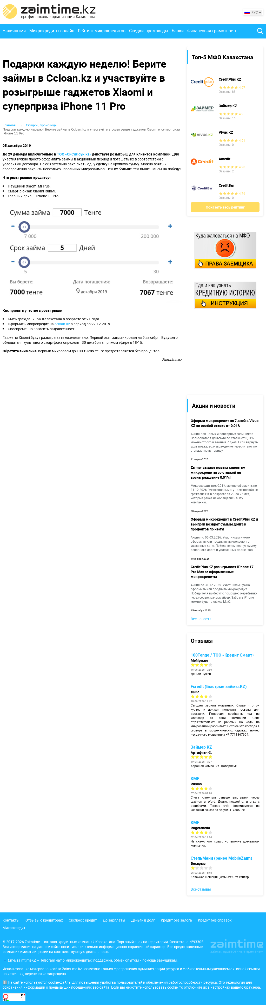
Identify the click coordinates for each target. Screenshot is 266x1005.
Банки (178, 31)
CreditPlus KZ (230, 79)
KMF (195, 778)
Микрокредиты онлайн (51, 31)
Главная (9, 125)
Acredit (224, 158)
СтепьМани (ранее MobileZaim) (221, 858)
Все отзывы (201, 889)
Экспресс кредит (83, 920)
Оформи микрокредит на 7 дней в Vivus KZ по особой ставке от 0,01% (224, 423)
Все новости (201, 618)
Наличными (14, 31)
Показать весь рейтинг (225, 207)
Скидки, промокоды (148, 31)
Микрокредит (14, 927)
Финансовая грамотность (212, 31)
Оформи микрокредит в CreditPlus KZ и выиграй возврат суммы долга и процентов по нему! (224, 524)
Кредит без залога (176, 920)
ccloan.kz (62, 323)
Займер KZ (228, 105)
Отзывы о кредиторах (44, 920)
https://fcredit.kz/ (203, 722)
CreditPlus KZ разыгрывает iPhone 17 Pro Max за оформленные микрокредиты (222, 571)
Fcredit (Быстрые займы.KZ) (219, 686)
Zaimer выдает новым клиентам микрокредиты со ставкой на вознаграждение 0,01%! (218, 472)
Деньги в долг (143, 920)
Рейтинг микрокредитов (101, 31)
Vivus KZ (226, 132)
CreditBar (226, 185)
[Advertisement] (221, 351)
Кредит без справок (214, 920)
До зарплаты (114, 920)
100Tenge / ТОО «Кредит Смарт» (222, 655)
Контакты (11, 920)
